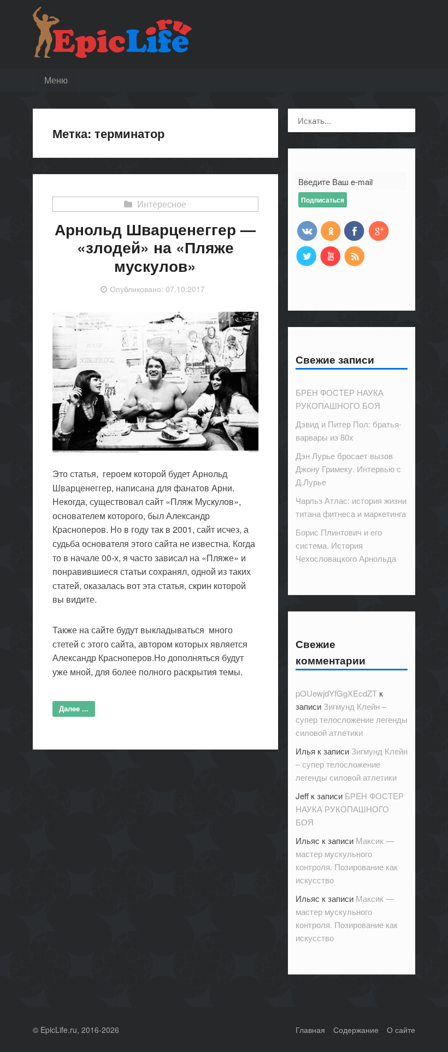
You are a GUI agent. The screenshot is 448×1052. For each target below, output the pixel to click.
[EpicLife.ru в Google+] (379, 230)
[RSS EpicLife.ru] (355, 255)
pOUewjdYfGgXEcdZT (336, 693)
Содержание (356, 1029)
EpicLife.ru (58, 1029)
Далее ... (74, 708)
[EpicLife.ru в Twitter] (306, 255)
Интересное (161, 204)
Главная (310, 1029)
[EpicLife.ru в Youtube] (330, 255)
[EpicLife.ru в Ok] (330, 230)
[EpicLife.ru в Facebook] (355, 230)
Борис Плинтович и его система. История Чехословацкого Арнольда (346, 545)
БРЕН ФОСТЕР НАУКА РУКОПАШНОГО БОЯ (350, 809)
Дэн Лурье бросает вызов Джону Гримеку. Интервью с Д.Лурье (348, 469)
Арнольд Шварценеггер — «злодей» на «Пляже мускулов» (155, 247)
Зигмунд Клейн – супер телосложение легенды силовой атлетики (352, 719)
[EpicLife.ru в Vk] (306, 230)
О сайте (401, 1029)
